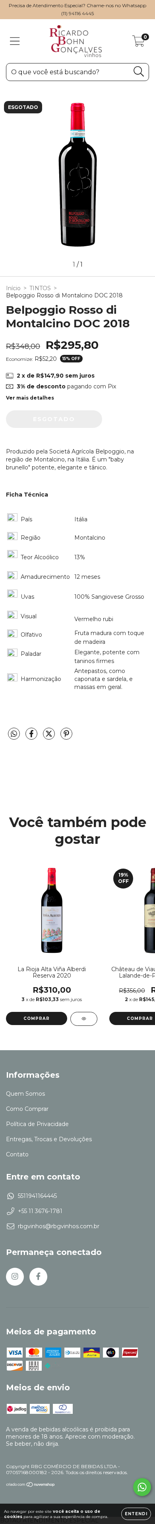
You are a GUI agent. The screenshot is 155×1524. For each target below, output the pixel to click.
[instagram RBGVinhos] (15, 1277)
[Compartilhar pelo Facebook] (32, 737)
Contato (17, 1154)
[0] (138, 43)
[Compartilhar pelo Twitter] (49, 737)
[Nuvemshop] (31, 1485)
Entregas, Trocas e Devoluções (49, 1139)
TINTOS (40, 288)
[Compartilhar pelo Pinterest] (66, 737)
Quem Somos (25, 1093)
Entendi (136, 1513)
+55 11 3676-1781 (40, 1211)
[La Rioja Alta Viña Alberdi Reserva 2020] (83, 1019)
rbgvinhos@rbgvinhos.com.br (58, 1226)
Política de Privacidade (37, 1124)
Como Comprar (27, 1108)
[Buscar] (139, 71)
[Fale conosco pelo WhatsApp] (142, 1487)
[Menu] (15, 41)
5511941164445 (37, 1195)
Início (13, 288)
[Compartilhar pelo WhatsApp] (14, 734)
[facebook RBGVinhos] (38, 1277)
